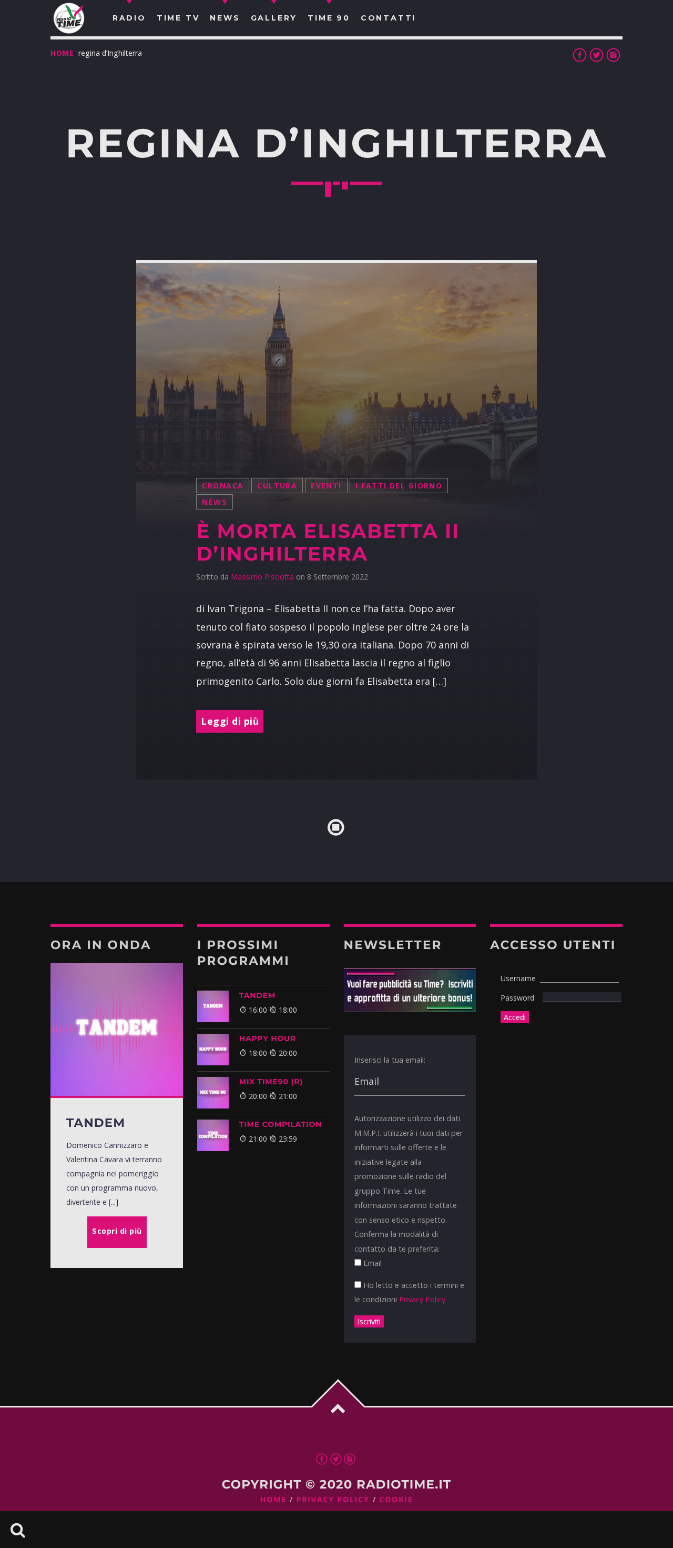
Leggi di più (230, 721)
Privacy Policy (422, 1299)
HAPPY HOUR (267, 1038)
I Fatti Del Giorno (398, 486)
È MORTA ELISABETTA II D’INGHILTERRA (328, 543)
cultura (277, 486)
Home (62, 53)
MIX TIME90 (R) (271, 1081)
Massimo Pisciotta (262, 577)
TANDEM (257, 995)
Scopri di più (117, 1231)
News (214, 502)
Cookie (396, 1500)
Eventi (326, 486)
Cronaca (222, 486)
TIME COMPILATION (280, 1124)
